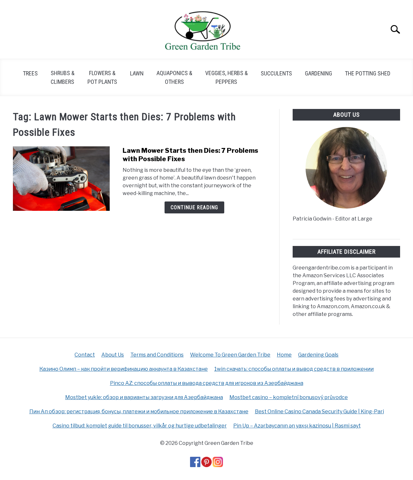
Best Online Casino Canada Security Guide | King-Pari (319, 411)
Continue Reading (194, 207)
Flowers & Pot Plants (102, 77)
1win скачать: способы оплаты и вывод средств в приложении (294, 369)
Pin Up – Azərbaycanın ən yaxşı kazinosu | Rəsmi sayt (297, 426)
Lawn (137, 73)
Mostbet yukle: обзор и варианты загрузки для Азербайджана (144, 397)
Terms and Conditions (157, 355)
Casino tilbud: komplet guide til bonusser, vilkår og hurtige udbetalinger (140, 426)
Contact (85, 355)
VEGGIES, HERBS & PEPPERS (226, 77)
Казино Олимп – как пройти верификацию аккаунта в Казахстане (123, 369)
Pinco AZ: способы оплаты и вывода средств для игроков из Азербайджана (206, 383)
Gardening (318, 73)
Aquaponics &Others (174, 77)
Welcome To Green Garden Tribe (230, 355)
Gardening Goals (318, 355)
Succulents (276, 73)
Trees (30, 73)
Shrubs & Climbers (63, 77)
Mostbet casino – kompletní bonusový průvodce (288, 397)
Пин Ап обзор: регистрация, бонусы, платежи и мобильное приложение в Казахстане (138, 411)
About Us (112, 355)
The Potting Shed (367, 73)
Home (284, 355)
